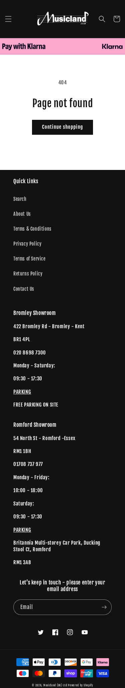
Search (20, 199)
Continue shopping (62, 127)
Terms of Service (29, 259)
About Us (22, 214)
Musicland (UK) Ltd (55, 685)
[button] (8, 19)
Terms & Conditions (32, 229)
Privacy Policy (27, 244)
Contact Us (23, 289)
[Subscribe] (104, 607)
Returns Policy (27, 273)
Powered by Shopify (80, 685)
